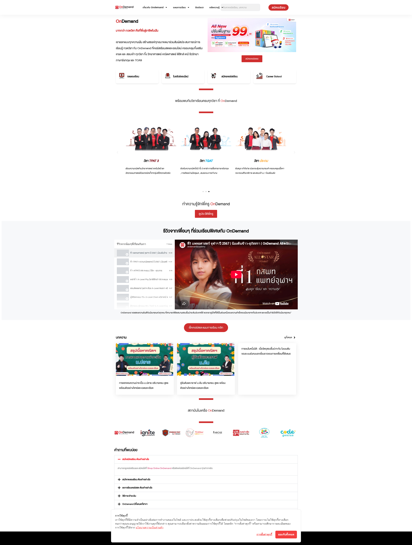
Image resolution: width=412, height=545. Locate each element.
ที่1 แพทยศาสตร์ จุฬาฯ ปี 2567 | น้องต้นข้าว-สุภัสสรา (148, 253)
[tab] (144, 253)
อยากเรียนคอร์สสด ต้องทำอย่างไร (137, 488)
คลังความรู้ (214, 7)
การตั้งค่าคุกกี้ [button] (264, 534)
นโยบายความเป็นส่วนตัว (149, 527)
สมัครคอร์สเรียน (229, 76)
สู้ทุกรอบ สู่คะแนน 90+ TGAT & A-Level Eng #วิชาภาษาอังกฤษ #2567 (149, 306)
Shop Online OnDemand (159, 468)
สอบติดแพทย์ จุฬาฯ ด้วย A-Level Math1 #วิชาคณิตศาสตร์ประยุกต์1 (149, 288)
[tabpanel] (236, 274)
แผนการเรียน (179, 7)
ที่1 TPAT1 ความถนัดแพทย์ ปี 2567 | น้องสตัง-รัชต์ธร (148, 262)
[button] (117, 152)
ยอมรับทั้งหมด (286, 534)
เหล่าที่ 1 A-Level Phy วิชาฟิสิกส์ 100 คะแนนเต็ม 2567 (149, 279)
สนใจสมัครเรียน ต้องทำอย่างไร (135, 459)
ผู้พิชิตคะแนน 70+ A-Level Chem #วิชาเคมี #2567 (149, 297)
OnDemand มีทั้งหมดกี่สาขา (135, 504)
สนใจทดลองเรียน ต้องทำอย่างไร (136, 479)
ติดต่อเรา (199, 7)
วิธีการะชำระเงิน (129, 496)
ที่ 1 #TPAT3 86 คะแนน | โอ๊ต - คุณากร (146, 270)
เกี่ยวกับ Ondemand (153, 7)
